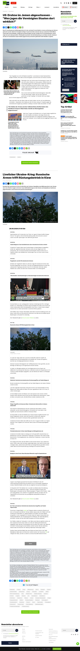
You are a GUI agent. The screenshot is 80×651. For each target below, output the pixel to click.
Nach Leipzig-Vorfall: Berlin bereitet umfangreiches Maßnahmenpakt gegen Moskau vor (68, 124)
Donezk (11, 595)
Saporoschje (40, 602)
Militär (47, 591)
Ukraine (48, 589)
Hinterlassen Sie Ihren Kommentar (30, 162)
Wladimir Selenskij (37, 593)
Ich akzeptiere (67, 25)
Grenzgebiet (47, 602)
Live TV (13, 3)
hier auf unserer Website (28, 317)
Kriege (49, 597)
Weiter (30, 543)
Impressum (51, 629)
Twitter (10, 643)
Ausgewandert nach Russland (39, 633)
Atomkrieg (22, 602)
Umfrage (30, 7)
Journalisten (56, 7)
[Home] (6, 3)
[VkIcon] (66, 3)
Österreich (74, 7)
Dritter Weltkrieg (29, 604)
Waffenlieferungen (39, 604)
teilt (46, 532)
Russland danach (38, 630)
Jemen (19, 157)
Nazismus (37, 600)
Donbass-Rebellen (29, 600)
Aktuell (6, 7)
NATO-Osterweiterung (14, 593)
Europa (28, 591)
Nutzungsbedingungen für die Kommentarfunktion (53, 637)
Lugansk (17, 595)
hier (40, 648)
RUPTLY (23, 639)
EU (28, 595)
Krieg (24, 589)
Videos (38, 7)
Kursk (34, 602)
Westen (26, 597)
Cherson (28, 602)
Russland (42, 589)
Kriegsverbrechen (13, 600)
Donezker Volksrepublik (40, 597)
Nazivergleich (44, 600)
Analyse (15, 7)
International (12, 157)
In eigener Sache (52, 640)
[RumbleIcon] (68, 3)
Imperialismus (34, 595)
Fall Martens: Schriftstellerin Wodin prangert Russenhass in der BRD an (69, 131)
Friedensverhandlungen (14, 606)
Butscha (23, 595)
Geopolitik (34, 591)
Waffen (21, 600)
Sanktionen (19, 597)
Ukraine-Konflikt (13, 591)
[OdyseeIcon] (71, 3)
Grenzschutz (12, 604)
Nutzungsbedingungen (53, 632)
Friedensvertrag (25, 606)
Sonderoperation (13, 602)
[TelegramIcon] (64, 3)
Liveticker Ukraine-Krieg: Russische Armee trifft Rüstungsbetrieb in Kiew (66, 111)
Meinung (22, 7)
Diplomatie (12, 589)
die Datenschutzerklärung (13, 633)
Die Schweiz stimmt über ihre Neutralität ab (68, 70)
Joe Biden (41, 591)
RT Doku (37, 637)
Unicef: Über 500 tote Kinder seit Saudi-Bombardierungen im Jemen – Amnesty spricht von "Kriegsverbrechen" (12, 92)
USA (22, 593)
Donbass (45, 593)
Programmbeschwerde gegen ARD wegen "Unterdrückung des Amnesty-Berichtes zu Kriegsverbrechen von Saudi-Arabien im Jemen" (14, 125)
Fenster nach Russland (26, 641)
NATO (37, 589)
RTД (23, 638)
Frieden (18, 589)
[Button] (75, 21)
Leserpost (47, 7)
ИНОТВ (23, 636)
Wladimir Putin (29, 593)
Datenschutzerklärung (53, 631)
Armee (31, 597)
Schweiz (66, 7)
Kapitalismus (42, 595)
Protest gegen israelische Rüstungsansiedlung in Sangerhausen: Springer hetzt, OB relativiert (69, 138)
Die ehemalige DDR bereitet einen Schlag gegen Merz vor (69, 117)
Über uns (50, 634)
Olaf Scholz (12, 597)
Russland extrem (38, 635)
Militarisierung (30, 589)
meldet (25, 510)
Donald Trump (20, 604)
